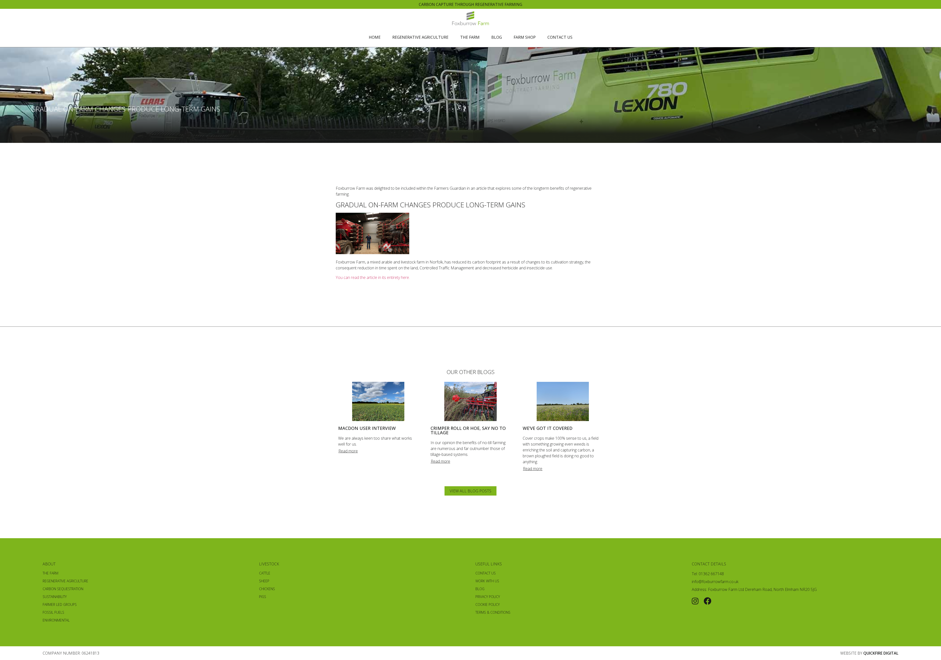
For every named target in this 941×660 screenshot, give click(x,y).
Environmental (56, 620)
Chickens (267, 588)
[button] (348, 451)
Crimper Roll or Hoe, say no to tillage (468, 430)
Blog (496, 37)
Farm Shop (525, 37)
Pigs (262, 596)
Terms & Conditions (492, 612)
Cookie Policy (487, 604)
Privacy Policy (487, 596)
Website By (869, 653)
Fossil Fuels (53, 612)
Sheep (264, 581)
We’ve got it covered (547, 428)
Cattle (264, 573)
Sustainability (55, 596)
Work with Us (487, 581)
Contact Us (559, 37)
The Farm (470, 37)
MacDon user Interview (367, 428)
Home (375, 37)
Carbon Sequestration (63, 588)
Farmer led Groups (60, 604)
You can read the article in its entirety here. (373, 277)
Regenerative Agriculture (420, 37)
